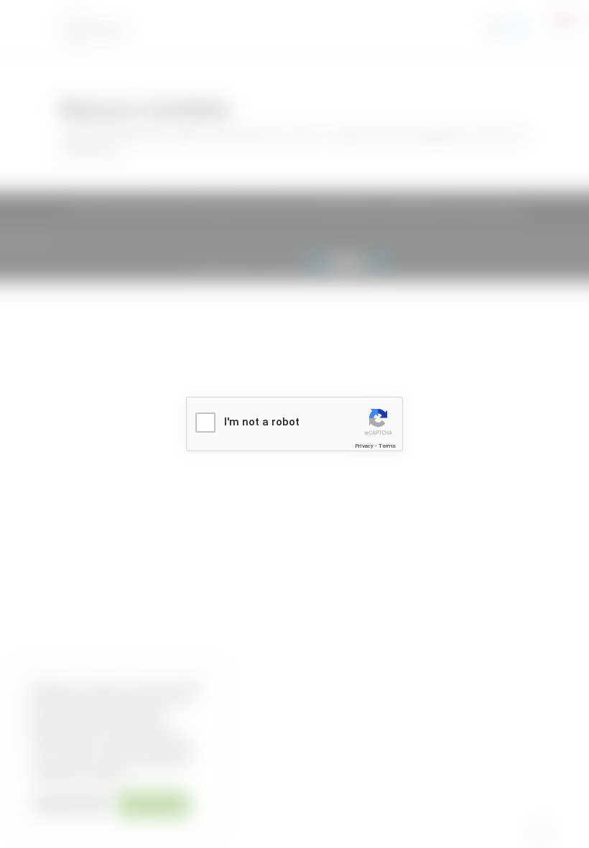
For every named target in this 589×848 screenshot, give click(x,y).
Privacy (364, 446)
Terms (387, 446)
